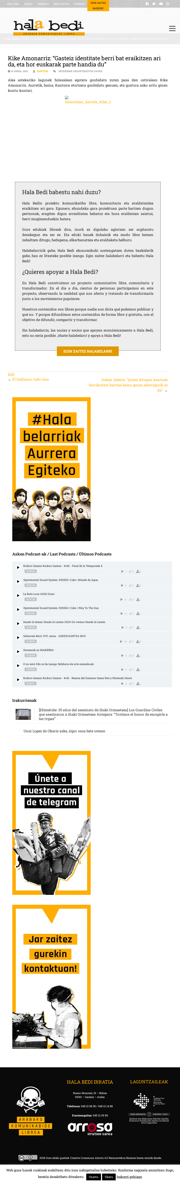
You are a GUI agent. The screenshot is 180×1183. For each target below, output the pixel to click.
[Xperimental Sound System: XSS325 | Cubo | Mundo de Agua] (18, 581)
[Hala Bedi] (84, 27)
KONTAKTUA (61, 3)
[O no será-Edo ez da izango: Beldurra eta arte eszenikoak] (18, 666)
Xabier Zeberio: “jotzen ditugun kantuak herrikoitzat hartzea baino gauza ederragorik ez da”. (128, 384)
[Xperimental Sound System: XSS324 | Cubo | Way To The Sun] (18, 609)
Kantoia (42, 71)
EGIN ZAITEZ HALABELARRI (87, 351)
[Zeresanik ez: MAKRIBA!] (18, 651)
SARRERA (79, 3)
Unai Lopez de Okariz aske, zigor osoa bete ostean (64, 731)
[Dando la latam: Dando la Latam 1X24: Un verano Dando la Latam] (18, 623)
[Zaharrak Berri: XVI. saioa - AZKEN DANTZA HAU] (18, 637)
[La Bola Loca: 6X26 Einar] (18, 595)
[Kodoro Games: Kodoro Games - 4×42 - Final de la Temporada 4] (18, 567)
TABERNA (43, 3)
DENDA (28, 3)
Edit (11, 374)
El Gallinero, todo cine (30, 379)
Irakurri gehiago (129, 1176)
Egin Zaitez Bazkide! (98, 5)
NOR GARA (13, 3)
